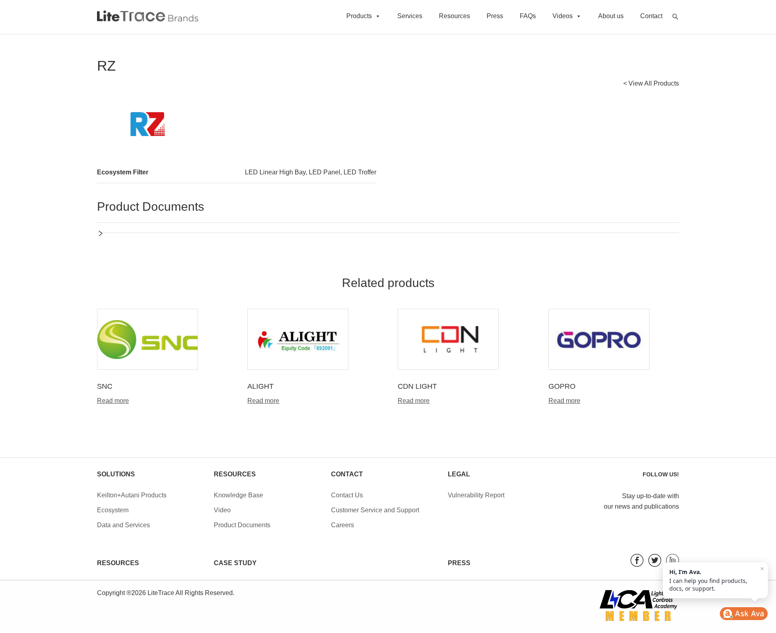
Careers (342, 525)
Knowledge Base (238, 495)
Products (359, 16)
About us (611, 16)
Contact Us (347, 495)
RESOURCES (118, 563)
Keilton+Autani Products (132, 495)
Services (409, 16)
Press (495, 16)
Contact (651, 16)
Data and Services (123, 525)
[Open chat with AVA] (743, 613)
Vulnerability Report (476, 495)
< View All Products (651, 83)
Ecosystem (113, 510)
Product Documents (242, 525)
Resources (454, 16)
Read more (113, 401)
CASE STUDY (235, 563)
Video (222, 510)
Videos (562, 16)
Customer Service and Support (375, 510)
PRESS (459, 563)
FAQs (528, 16)
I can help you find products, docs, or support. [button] (716, 578)
